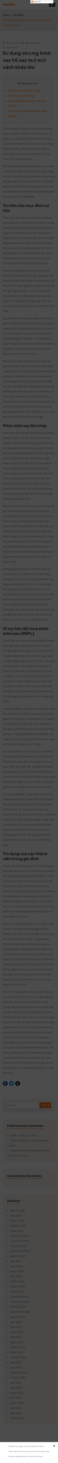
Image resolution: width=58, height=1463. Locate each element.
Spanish (37, 2)
